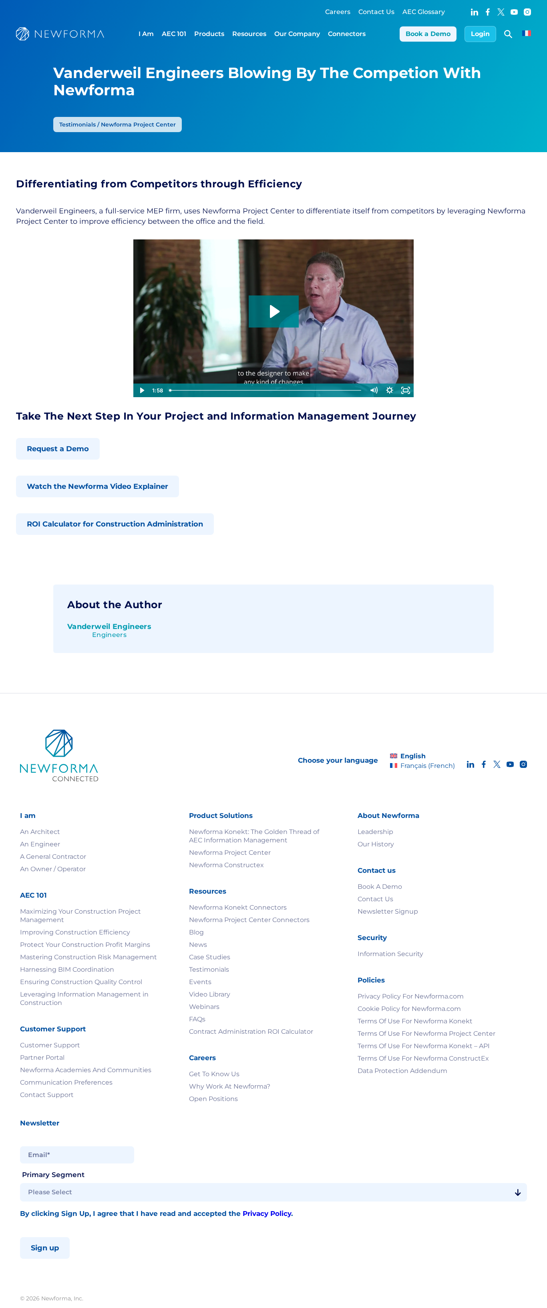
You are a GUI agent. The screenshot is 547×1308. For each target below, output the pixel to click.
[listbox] (273, 1192)
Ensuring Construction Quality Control (81, 982)
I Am (146, 34)
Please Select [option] (50, 1192)
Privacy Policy (267, 1214)
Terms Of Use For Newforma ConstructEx (423, 1058)
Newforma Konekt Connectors (238, 907)
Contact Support (47, 1095)
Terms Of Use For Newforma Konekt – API (424, 1046)
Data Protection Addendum (402, 1071)
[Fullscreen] (406, 390)
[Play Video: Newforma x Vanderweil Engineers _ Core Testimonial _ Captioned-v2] (274, 311)
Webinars (204, 1007)
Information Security (390, 954)
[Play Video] (141, 390)
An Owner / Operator (53, 869)
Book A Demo (380, 886)
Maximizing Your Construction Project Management (80, 916)
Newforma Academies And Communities (85, 1070)
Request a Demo (58, 448)
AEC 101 (174, 34)
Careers (337, 12)
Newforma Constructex (226, 865)
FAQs (197, 1019)
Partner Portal (42, 1057)
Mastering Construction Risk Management (88, 957)
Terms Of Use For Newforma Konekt (415, 1021)
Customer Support (50, 1045)
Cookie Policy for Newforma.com (409, 1009)
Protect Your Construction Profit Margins (85, 944)
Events (200, 982)
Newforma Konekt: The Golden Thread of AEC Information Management (254, 836)
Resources (249, 34)
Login (480, 34)
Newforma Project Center (230, 852)
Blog (196, 932)
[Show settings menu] (390, 390)
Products (209, 34)
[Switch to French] (526, 34)
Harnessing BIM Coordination (67, 969)
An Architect (40, 832)
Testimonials (209, 969)
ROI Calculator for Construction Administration (115, 524)
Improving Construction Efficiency (76, 932)
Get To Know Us (214, 1074)
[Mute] (374, 390)
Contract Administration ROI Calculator (251, 1031)
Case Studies (209, 957)
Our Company (297, 34)
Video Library (209, 994)
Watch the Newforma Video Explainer (97, 486)
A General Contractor (53, 856)
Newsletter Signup (388, 911)
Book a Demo (428, 34)
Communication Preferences (66, 1082)
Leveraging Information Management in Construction (84, 999)
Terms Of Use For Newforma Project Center (426, 1033)
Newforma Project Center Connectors (249, 920)
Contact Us (376, 12)
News (198, 944)
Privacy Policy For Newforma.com (411, 996)
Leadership (375, 832)
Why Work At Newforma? (229, 1086)
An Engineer (40, 844)
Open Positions (213, 1099)
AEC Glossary (423, 12)
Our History (376, 844)
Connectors (347, 34)
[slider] (266, 390)
